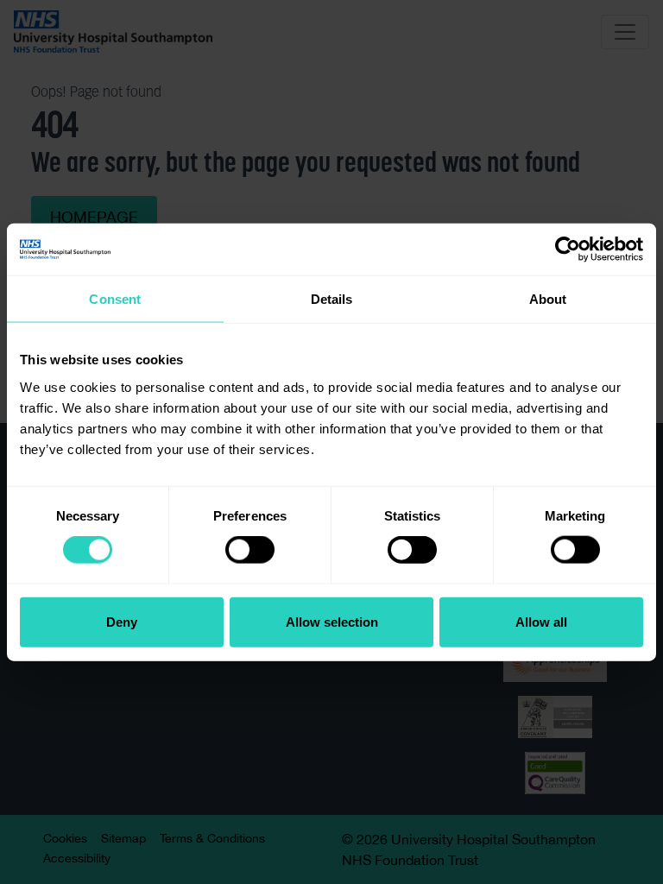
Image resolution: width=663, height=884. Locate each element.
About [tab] (548, 299)
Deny (121, 621)
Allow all (541, 621)
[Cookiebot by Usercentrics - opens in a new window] (567, 249)
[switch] (250, 550)
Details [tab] (332, 299)
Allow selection (332, 621)
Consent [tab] (115, 299)
